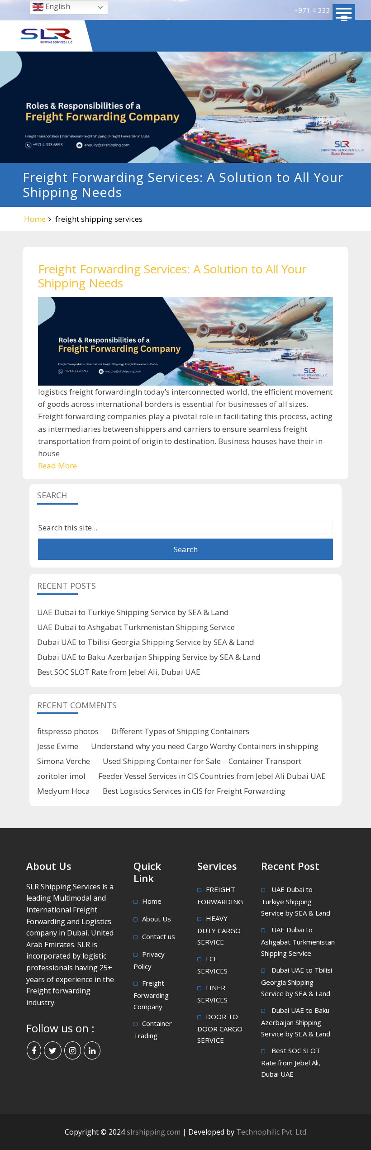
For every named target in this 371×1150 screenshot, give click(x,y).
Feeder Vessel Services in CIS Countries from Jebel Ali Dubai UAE (212, 776)
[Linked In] (92, 1050)
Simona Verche (63, 761)
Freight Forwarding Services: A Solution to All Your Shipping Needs (172, 276)
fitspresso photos (68, 731)
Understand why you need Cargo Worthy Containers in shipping (205, 746)
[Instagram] (72, 1050)
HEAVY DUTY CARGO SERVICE (219, 930)
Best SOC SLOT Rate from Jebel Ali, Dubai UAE (118, 672)
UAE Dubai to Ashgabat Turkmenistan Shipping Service (136, 627)
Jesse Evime (57, 746)
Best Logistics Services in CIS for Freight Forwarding (194, 791)
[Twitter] (53, 1050)
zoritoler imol (61, 776)
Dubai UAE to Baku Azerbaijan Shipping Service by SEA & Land (149, 657)
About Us (156, 918)
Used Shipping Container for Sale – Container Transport (202, 761)
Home (35, 219)
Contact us (158, 936)
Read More (57, 465)
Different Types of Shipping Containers (180, 731)
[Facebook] (34, 1050)
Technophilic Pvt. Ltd (271, 1132)
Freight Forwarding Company (151, 994)
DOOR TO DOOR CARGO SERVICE (220, 1028)
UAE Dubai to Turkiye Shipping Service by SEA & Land (133, 612)
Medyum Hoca (63, 791)
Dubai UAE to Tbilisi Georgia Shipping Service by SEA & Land (145, 642)
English (56, 6)
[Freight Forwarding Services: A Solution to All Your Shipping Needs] (185, 341)
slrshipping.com (154, 1132)
